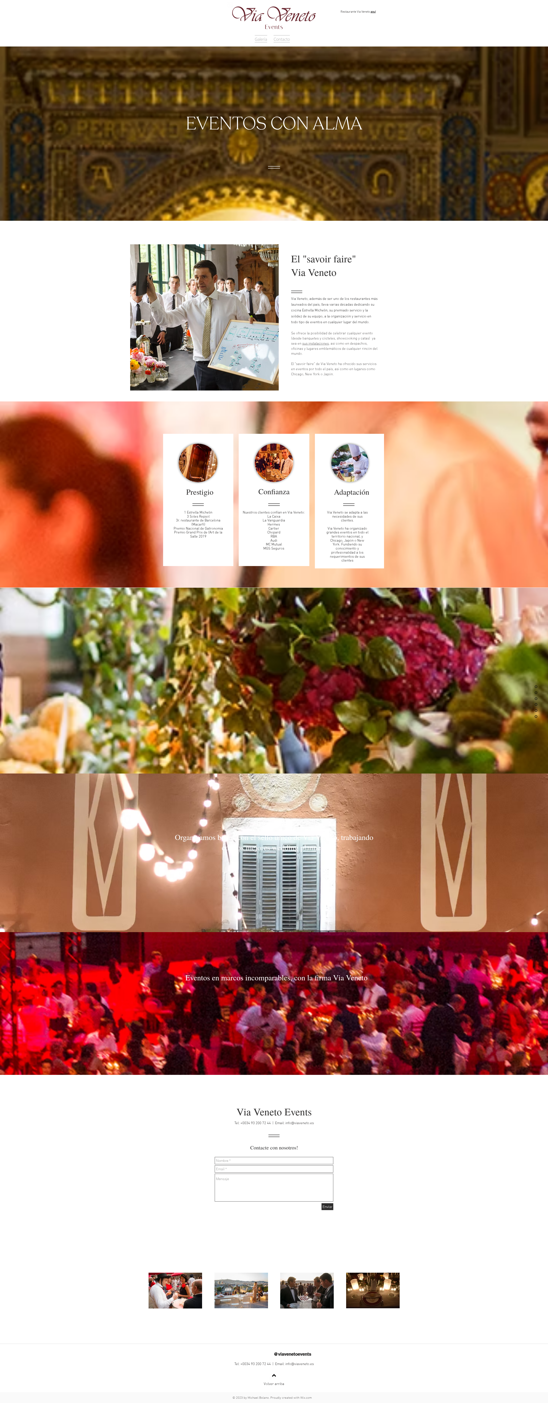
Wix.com (306, 1398)
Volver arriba (274, 1384)
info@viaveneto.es (299, 1123)
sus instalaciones (315, 344)
